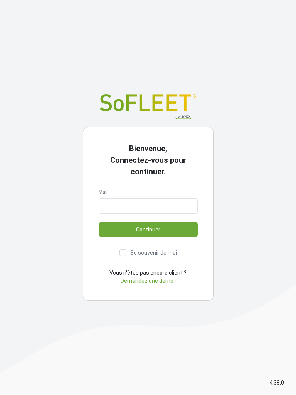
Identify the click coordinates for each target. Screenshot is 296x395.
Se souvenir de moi (153, 253)
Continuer (148, 229)
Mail (103, 192)
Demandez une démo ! (148, 281)
